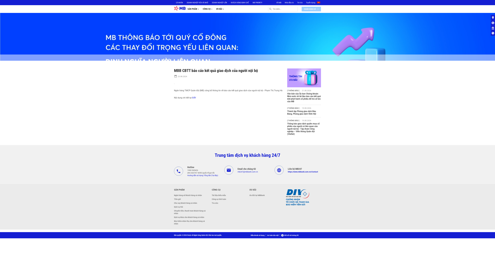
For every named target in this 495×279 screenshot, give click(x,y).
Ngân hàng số (310, 9)
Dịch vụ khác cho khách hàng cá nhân (189, 217)
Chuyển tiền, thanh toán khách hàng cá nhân (190, 212)
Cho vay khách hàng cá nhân (185, 203)
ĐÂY (194, 97)
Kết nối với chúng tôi (291, 235)
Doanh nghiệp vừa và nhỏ (197, 3)
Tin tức (300, 3)
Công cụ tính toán (219, 199)
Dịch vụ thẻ (178, 207)
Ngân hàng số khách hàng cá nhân (188, 195)
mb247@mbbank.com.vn (248, 172)
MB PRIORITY (257, 3)
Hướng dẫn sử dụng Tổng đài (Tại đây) (202, 175)
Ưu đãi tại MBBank (257, 195)
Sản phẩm (193, 9)
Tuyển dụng (310, 3)
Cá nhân (179, 3)
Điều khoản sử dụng (258, 235)
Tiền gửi (177, 199)
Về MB (278, 3)
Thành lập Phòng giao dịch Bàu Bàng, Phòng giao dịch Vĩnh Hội (301, 112)
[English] (319, 3)
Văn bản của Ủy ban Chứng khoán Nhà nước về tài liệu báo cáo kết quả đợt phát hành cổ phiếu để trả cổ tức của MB (304, 97)
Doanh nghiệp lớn (219, 3)
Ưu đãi (219, 9)
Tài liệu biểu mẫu (219, 195)
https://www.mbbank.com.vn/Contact (303, 172)
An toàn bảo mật (273, 235)
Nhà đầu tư (289, 3)
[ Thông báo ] (293, 91)
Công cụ (207, 9)
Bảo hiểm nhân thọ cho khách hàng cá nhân (189, 222)
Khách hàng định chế (240, 3)
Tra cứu (215, 203)
